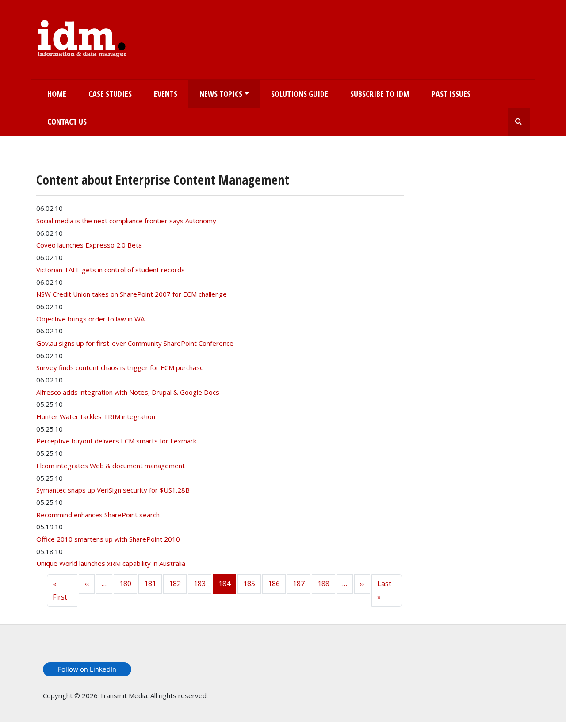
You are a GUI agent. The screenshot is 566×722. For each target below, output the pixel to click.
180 (125, 583)
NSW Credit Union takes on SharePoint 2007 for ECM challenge (131, 294)
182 (175, 583)
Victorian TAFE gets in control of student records (110, 269)
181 (150, 583)
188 (323, 583)
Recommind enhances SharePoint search (98, 514)
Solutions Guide (299, 93)
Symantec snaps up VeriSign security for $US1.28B (113, 489)
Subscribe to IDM (379, 93)
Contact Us (67, 121)
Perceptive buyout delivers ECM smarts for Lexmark (116, 440)
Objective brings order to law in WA (90, 318)
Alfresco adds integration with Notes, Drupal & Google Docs (127, 392)
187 (299, 583)
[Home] (82, 37)
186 (274, 583)
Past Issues (451, 93)
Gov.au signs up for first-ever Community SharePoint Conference (134, 343)
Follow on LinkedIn (87, 669)
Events (165, 93)
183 (200, 583)
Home (56, 93)
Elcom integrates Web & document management (110, 465)
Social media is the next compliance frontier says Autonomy (126, 220)
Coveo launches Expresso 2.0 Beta (89, 245)
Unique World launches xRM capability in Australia (110, 563)
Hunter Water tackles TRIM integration (95, 416)
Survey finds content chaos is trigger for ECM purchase (120, 367)
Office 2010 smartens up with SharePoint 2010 (108, 539)
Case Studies (110, 93)
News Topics (220, 93)
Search (519, 122)
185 (249, 583)
